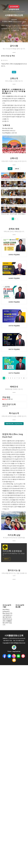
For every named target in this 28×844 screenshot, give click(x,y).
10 (23, 378)
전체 (10, 168)
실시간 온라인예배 (14, 6)
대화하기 (6, 559)
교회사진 (17, 168)
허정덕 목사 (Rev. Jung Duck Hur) (14, 423)
